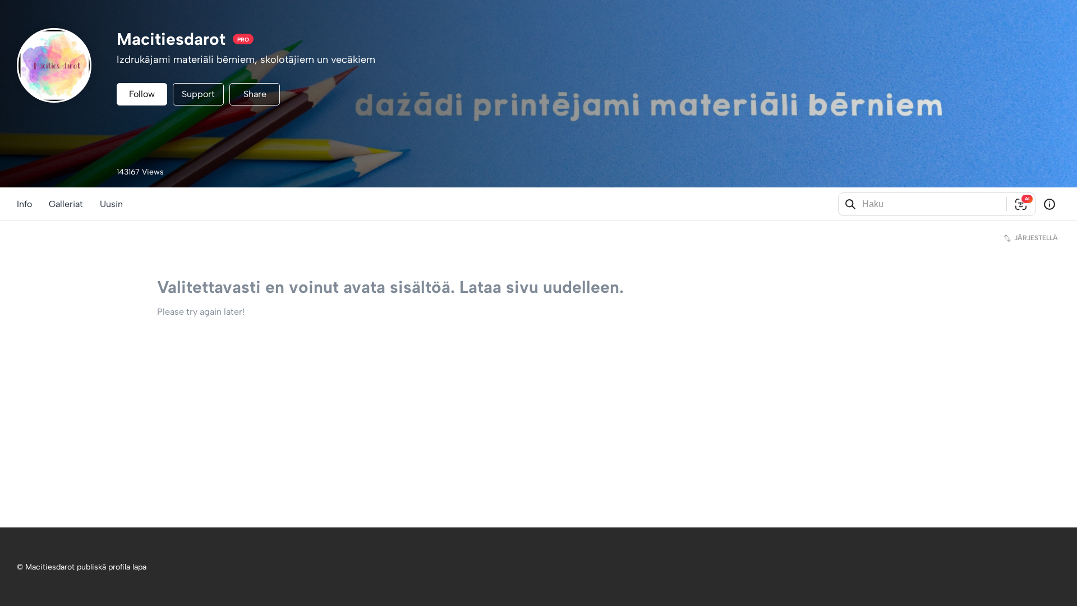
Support (198, 94)
